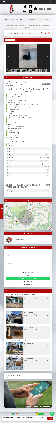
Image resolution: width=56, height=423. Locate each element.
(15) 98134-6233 (44, 9)
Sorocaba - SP (18, 19)
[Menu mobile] (4, 2)
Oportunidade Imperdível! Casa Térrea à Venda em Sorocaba (21, 294)
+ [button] (6, 204)
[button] (9, 56)
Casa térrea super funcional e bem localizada (17, 340)
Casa (25, 19)
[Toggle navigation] (51, 2)
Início (8, 19)
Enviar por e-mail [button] (28, 272)
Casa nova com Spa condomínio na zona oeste (17, 310)
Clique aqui (8, 377)
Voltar (49, 19)
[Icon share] (25, 6)
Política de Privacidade (24, 419)
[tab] (10, 40)
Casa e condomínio (10, 325)
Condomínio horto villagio (12, 356)
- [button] (6, 206)
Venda (12, 19)
